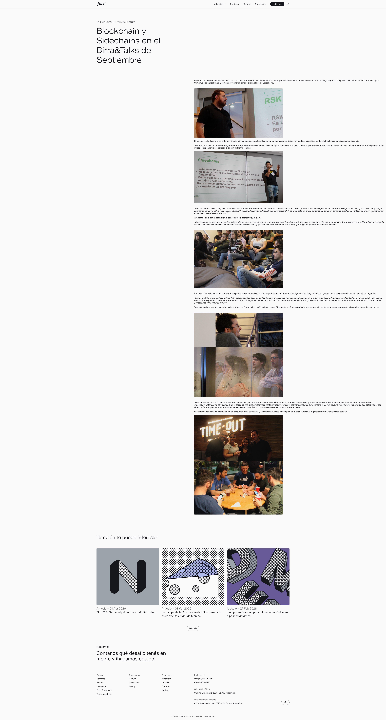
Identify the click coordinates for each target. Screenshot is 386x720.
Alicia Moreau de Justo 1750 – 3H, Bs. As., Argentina (218, 703)
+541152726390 (201, 682)
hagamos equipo (135, 659)
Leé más (193, 628)
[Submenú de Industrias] (224, 4)
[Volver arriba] (285, 702)
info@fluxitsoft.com (203, 679)
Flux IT (101, 4)
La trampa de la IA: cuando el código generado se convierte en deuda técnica (191, 614)
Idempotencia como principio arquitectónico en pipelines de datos (257, 614)
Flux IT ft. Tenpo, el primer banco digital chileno (127, 612)
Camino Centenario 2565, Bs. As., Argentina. (214, 693)
